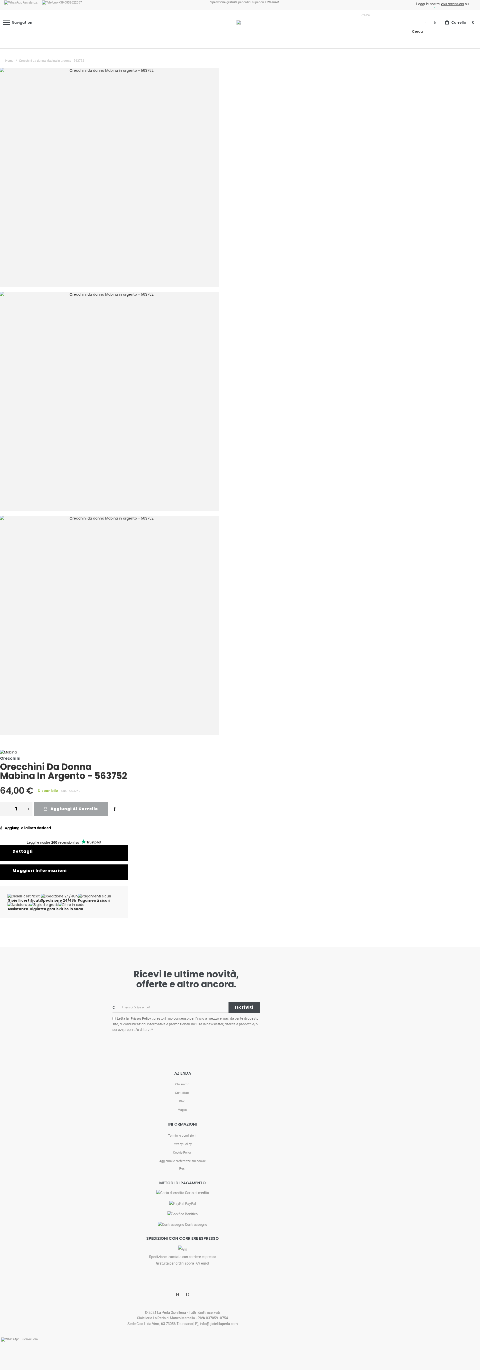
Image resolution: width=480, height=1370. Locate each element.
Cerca (417, 31)
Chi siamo (182, 1084)
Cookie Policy (182, 1152)
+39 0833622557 (70, 2)
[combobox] (391, 15)
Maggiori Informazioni (39, 870)
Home (9, 60)
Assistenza (30, 2)
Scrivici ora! (30, 1339)
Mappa (182, 1110)
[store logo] (238, 22)
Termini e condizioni (182, 1135)
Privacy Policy (182, 1144)
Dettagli (22, 851)
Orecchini (10, 758)
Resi (182, 1168)
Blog (182, 1101)
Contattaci (182, 1093)
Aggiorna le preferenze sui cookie (182, 1161)
